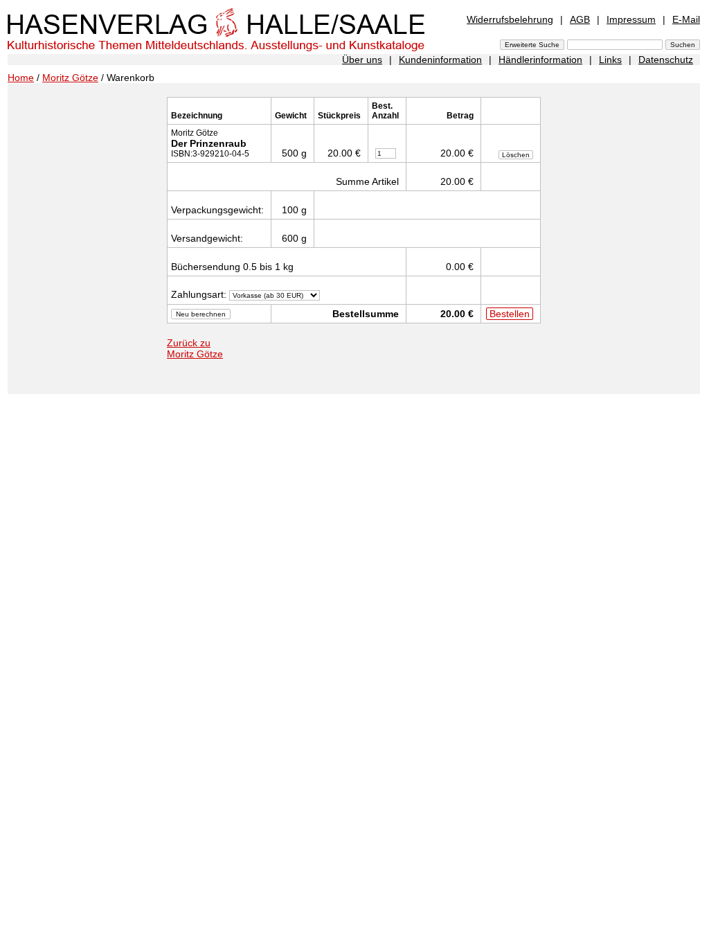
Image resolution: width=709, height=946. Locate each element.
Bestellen (510, 313)
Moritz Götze (70, 77)
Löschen (516, 155)
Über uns (362, 59)
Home (21, 77)
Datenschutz (665, 59)
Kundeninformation (440, 59)
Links (610, 59)
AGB (580, 19)
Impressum (631, 19)
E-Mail (686, 19)
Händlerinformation (540, 59)
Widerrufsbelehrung (510, 19)
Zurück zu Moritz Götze (195, 348)
